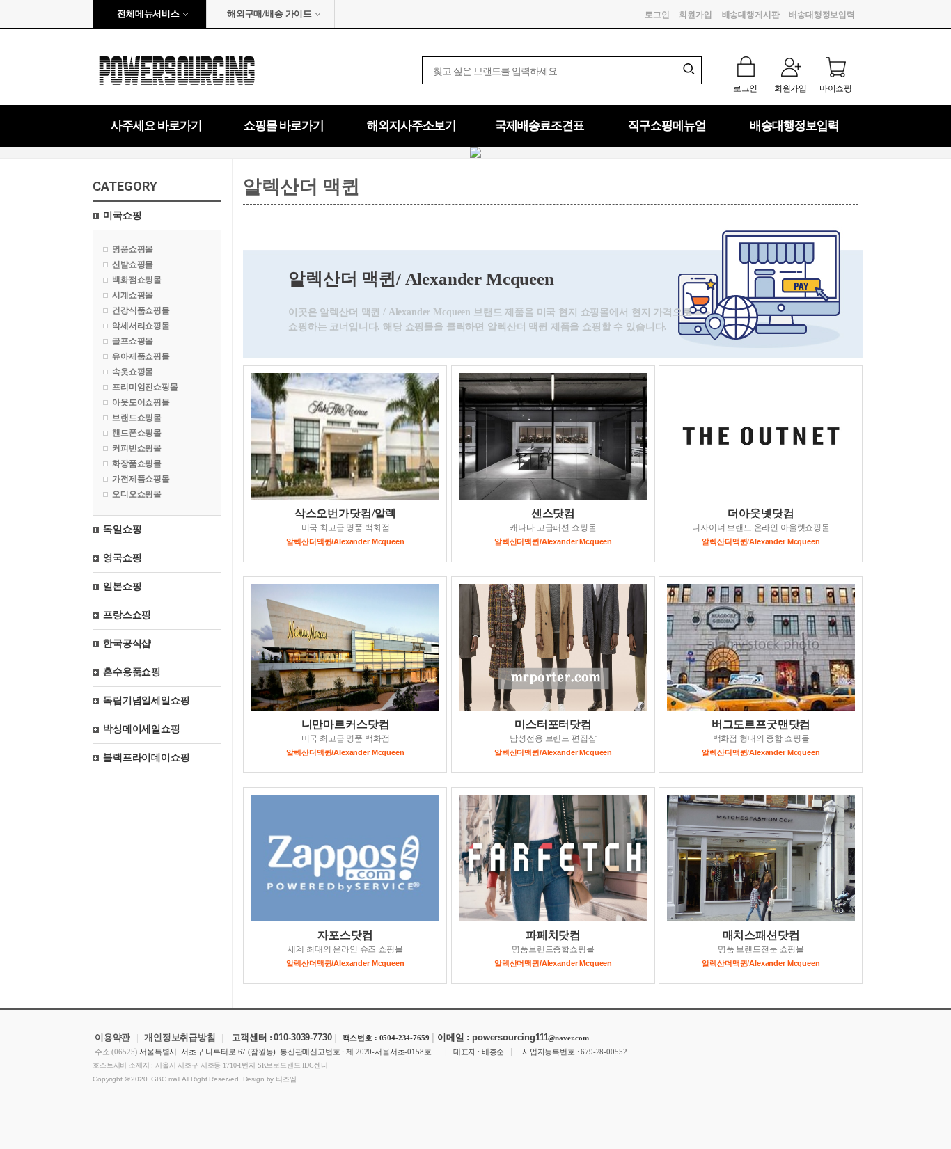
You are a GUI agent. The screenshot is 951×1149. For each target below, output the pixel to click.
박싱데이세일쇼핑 (141, 729)
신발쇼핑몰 (132, 264)
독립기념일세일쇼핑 (146, 700)
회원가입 (695, 14)
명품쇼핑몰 (132, 249)
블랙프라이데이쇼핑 (146, 757)
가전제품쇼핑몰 (141, 479)
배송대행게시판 (751, 14)
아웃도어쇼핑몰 (141, 402)
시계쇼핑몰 (132, 295)
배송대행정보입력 (822, 14)
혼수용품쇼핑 (132, 672)
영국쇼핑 (122, 558)
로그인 (657, 14)
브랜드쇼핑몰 (137, 417)
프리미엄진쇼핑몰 (145, 387)
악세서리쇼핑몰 (141, 326)
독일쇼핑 (122, 529)
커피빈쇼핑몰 (137, 448)
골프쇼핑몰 (132, 341)
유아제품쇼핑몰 (141, 356)
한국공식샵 (127, 643)
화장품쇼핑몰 (137, 463)
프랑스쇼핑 (127, 615)
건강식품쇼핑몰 (141, 310)
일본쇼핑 (122, 586)
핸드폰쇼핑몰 (137, 433)
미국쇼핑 (122, 215)
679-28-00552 (604, 1051)
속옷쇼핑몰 (132, 372)
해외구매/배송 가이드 (269, 13)
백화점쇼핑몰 (137, 280)
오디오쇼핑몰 (137, 494)
